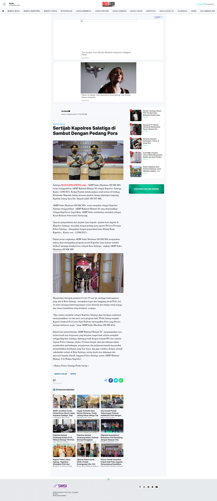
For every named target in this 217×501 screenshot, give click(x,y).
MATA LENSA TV (167, 11)
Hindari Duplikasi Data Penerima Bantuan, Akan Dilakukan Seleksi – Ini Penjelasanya (152, 169)
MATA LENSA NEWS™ (59, 495)
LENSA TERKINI (119, 11)
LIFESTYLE (151, 11)
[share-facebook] (110, 380)
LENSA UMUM (136, 11)
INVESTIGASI (66, 11)
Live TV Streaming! (206, 4)
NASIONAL (182, 11)
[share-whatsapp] (121, 380)
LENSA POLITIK (102, 11)
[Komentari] (54, 380)
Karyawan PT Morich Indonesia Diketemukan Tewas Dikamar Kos (151, 127)
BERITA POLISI (59, 124)
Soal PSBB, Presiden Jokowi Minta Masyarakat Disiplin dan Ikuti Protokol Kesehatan (152, 155)
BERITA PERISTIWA (32, 11)
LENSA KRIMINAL (83, 11)
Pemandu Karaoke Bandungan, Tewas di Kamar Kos (151, 141)
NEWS (193, 11)
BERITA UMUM (50, 11)
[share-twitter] (116, 380)
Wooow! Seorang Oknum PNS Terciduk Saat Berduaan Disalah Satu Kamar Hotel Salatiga (152, 113)
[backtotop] (108, 480)
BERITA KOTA (14, 11)
